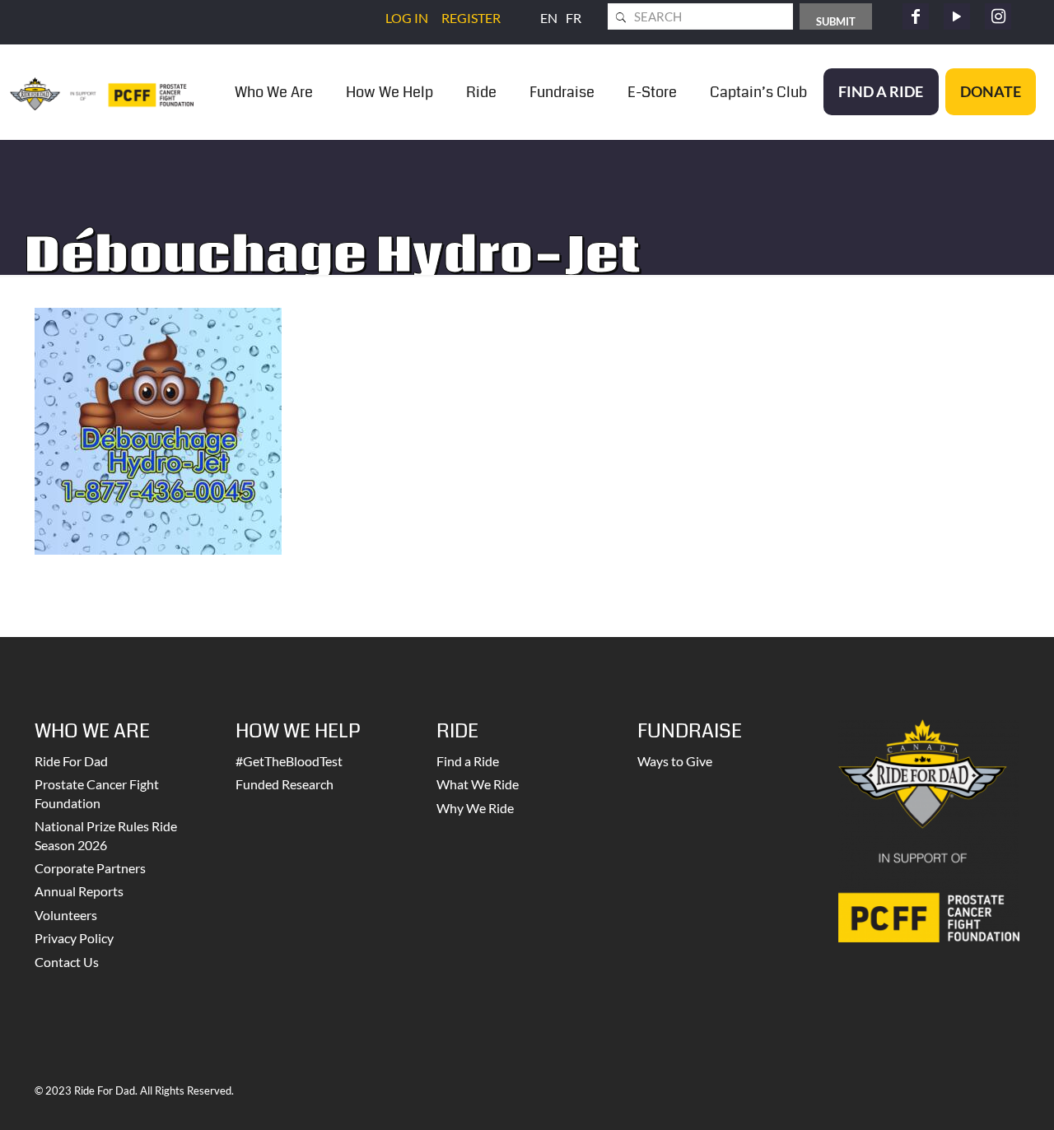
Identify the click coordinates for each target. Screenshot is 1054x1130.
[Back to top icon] (975, 1096)
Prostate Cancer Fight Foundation (97, 793)
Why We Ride (475, 808)
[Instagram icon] (998, 16)
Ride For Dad (71, 761)
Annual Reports (79, 891)
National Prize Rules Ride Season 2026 (106, 835)
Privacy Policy (74, 938)
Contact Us (67, 962)
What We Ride (477, 784)
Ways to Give (674, 761)
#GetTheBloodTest (289, 761)
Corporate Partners (90, 868)
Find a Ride (467, 761)
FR (573, 18)
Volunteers (66, 915)
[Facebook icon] (915, 16)
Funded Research (284, 784)
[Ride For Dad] (102, 91)
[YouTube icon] (957, 16)
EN (548, 18)
